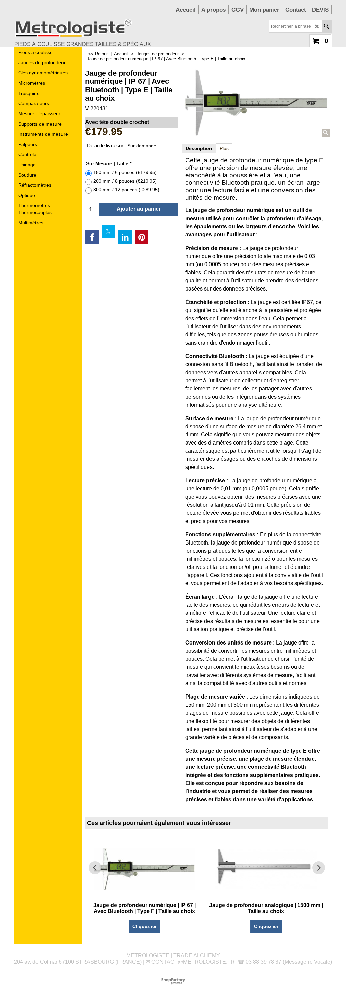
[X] (108, 231)
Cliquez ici (144, 926)
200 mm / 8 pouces (125, 181)
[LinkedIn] (125, 237)
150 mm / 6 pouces (125, 172)
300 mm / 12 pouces (126, 189)
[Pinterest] (141, 237)
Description (199, 148)
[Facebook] (92, 237)
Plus (224, 148)
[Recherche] (326, 26)
